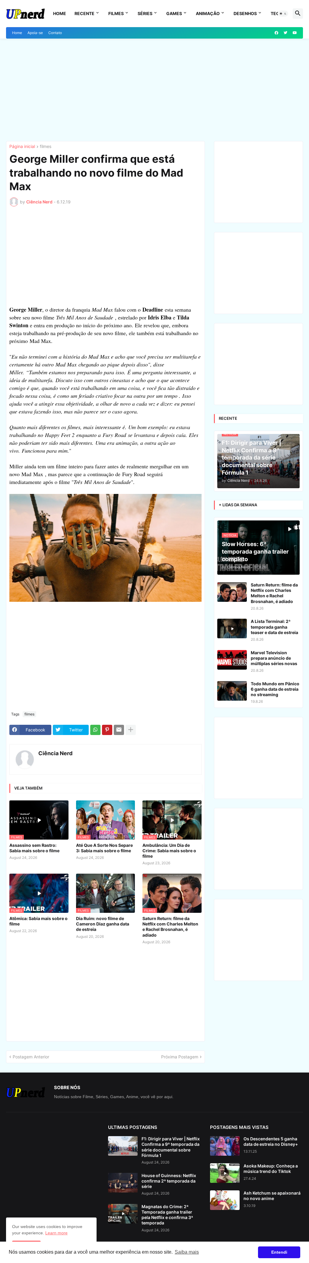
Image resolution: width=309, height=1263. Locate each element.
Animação (208, 13)
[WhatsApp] (95, 730)
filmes (45, 146)
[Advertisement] (154, 90)
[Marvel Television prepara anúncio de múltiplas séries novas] (232, 660)
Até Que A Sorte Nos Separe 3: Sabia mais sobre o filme (104, 848)
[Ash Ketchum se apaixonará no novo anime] (225, 1200)
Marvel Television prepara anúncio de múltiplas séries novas (274, 658)
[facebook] (276, 33)
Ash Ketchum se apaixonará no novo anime (272, 1195)
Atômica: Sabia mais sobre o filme (38, 921)
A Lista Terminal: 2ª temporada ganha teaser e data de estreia (274, 627)
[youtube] (295, 33)
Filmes (116, 13)
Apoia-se (35, 32)
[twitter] (285, 33)
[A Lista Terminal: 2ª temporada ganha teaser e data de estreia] (232, 628)
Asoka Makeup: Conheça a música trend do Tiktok (271, 1168)
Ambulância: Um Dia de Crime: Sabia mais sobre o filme (169, 851)
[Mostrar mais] (131, 730)
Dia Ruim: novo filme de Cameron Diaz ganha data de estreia (102, 924)
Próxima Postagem (179, 1056)
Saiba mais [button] (187, 1252)
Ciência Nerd (55, 753)
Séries (145, 13)
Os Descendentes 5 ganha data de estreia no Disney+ (271, 1141)
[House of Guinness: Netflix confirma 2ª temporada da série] (123, 1182)
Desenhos (245, 13)
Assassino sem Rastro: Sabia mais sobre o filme (34, 848)
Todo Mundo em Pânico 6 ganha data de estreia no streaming (275, 689)
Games (174, 13)
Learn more (56, 1232)
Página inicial (22, 146)
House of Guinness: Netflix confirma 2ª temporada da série (169, 1181)
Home (59, 13)
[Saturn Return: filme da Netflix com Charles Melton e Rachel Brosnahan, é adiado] (232, 592)
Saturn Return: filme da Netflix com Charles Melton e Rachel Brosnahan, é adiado (170, 927)
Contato (55, 32)
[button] (283, 14)
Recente (84, 13)
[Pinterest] (107, 730)
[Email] (119, 730)
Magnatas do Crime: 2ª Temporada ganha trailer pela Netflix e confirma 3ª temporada (167, 1215)
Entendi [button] (279, 1252)
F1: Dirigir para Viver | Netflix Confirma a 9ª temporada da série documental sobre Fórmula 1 (171, 1147)
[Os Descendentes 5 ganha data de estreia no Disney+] (225, 1146)
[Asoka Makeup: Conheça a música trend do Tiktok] (225, 1173)
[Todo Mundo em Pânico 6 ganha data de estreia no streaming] (232, 691)
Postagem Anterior (31, 1056)
